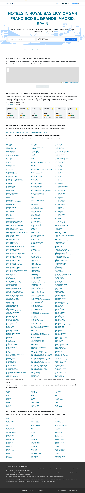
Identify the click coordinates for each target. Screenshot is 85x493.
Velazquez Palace (59, 366)
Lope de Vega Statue (35, 250)
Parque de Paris (58, 144)
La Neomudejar (34, 229)
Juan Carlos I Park (35, 207)
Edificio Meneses (10, 324)
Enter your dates (42, 86)
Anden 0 (8, 154)
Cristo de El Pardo (10, 303)
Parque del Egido (59, 145)
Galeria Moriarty (9, 375)
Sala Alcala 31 (58, 270)
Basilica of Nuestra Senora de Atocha (14, 179)
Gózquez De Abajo (35, 421)
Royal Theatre (58, 266)
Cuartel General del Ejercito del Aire (14, 310)
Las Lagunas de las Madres (37, 238)
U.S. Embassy (58, 358)
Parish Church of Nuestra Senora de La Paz (40, 357)
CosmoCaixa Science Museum (13, 301)
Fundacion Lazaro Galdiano (12, 369)
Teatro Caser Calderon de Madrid (62, 303)
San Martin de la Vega (60, 426)
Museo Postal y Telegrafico (37, 317)
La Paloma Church (35, 232)
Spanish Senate (58, 289)
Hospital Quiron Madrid (36, 184)
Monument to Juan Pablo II (36, 291)
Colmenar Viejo (9, 445)
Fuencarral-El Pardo (35, 392)
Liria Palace (33, 249)
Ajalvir (7, 418)
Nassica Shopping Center (36, 324)
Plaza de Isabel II (59, 183)
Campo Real (9, 438)
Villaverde (57, 408)
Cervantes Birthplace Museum (12, 239)
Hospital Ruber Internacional (37, 186)
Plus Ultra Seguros (59, 224)
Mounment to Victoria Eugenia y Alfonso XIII (40, 299)
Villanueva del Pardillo (60, 456)
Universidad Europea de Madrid (62, 359)
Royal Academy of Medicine (61, 253)
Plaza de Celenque (59, 172)
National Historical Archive (36, 329)
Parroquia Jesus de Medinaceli (62, 158)
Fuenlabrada (9, 457)
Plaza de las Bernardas (60, 190)
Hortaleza (33, 395)
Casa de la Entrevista (11, 205)
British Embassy (9, 183)
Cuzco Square (9, 313)
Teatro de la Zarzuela (60, 312)
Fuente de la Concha (11, 364)
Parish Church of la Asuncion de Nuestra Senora (41, 354)
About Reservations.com (11, 481)
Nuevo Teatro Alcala (35, 337)
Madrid (40, 48)
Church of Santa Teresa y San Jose (14, 273)
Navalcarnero (34, 449)
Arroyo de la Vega (10, 428)
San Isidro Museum (59, 277)
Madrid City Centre (48, 48)
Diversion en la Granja (11, 317)
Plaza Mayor (57, 215)
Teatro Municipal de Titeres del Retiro (63, 324)
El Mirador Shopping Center (12, 330)
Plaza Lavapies (58, 212)
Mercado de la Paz (35, 278)
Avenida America (10, 394)
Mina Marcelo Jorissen (36, 284)
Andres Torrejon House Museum (13, 155)
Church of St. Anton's (10, 274)
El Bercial (8, 406)
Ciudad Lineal (9, 405)
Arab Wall (8, 163)
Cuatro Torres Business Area (12, 312)
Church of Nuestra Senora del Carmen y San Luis (17, 247)
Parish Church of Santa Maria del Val (38, 368)
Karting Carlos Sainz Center (37, 208)
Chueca (8, 403)
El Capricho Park (10, 326)
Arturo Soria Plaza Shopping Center (14, 170)
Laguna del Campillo (35, 236)
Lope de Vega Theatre (36, 252)
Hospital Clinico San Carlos (36, 172)
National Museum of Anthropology (38, 331)
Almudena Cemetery (10, 152)
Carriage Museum (10, 194)
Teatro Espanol (58, 315)
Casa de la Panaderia (11, 207)
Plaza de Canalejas (59, 166)
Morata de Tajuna (34, 446)
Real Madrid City (58, 246)
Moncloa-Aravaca (34, 406)
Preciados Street (58, 228)
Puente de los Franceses (60, 232)
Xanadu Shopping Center (60, 372)
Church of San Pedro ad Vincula (13, 267)
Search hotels (71, 39)
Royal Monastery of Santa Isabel (62, 257)
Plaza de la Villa (58, 189)
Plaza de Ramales (59, 198)
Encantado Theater (10, 341)
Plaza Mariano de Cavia (60, 214)
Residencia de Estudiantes (61, 249)
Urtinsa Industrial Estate (60, 364)
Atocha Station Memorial (11, 173)
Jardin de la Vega (34, 204)
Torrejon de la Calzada (60, 438)
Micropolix (33, 281)
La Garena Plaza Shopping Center (38, 224)
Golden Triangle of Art (35, 419)
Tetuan (56, 401)
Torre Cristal (58, 345)
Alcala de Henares (10, 421)
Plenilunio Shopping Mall (60, 222)
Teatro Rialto (58, 331)
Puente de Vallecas (59, 394)
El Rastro (8, 336)
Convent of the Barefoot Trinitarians (14, 296)
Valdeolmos (57, 446)
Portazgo (57, 392)
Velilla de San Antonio (60, 450)
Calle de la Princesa (10, 190)
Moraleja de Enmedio (35, 443)
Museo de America (35, 303)
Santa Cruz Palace (59, 282)
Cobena (8, 443)
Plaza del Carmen (59, 207)
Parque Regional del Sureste (61, 152)
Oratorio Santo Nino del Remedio (38, 341)
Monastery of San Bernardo (37, 288)
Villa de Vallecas (58, 406)
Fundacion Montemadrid (11, 373)
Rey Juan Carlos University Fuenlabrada (63, 250)
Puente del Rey (58, 233)
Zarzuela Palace (58, 375)
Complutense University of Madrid (13, 288)
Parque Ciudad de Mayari (36, 373)
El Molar (8, 454)
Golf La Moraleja (34, 151)
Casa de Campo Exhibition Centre (13, 201)
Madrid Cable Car (34, 260)
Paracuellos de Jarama (36, 453)
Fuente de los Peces (10, 366)
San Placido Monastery (60, 280)
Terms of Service (25, 490)
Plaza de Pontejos (59, 197)
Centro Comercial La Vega (12, 228)
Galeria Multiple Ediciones (12, 376)
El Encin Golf (9, 327)
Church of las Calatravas (11, 242)
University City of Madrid (60, 361)
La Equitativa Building (35, 221)
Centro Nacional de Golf (11, 233)
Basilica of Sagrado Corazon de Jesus (14, 180)
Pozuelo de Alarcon (59, 419)
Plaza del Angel (58, 205)
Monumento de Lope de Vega (37, 295)
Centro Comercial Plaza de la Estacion (14, 229)
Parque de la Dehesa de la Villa (62, 142)
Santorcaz (57, 429)
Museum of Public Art (35, 322)
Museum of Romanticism (36, 323)
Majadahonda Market (35, 273)
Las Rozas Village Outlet (36, 243)
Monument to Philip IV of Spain (37, 292)
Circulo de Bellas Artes (11, 275)
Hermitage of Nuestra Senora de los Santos (40, 162)
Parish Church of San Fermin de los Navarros (40, 362)
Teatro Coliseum (58, 306)
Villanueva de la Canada (60, 454)
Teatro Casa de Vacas (60, 302)
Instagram (33, 484)
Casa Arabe (8, 197)
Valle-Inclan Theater (59, 365)
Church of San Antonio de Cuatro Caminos (15, 253)
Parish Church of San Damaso (37, 361)
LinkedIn (38, 484)
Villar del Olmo (58, 457)
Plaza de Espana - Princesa (61, 182)
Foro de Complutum (10, 357)
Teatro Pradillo (58, 330)
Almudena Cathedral (10, 151)
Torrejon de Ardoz (59, 436)
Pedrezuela (33, 457)
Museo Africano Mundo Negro (37, 301)
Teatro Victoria (58, 334)
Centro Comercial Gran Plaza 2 (13, 226)
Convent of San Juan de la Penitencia (14, 295)
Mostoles (33, 447)
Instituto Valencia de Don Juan (37, 200)
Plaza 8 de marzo (59, 162)
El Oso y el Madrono (10, 331)
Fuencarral (33, 391)
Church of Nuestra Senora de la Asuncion (15, 245)
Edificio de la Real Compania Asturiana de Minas (16, 322)
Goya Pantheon (34, 156)
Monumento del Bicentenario (37, 296)
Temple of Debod (59, 340)
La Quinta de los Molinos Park (37, 235)
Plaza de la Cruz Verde (60, 184)
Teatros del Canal (59, 336)
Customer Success (37, 481)
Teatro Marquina (58, 323)
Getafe (32, 418)
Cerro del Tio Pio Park (11, 238)
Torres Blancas (58, 351)
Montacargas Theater (35, 289)
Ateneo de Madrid (10, 172)
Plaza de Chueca (59, 173)
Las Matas (33, 432)
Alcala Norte (9, 147)
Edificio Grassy (9, 323)
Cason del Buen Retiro (11, 217)
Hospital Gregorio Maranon (36, 176)
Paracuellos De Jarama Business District (39, 352)
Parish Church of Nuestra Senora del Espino (40, 359)
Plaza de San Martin (59, 201)
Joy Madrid (33, 205)
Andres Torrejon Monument (12, 156)
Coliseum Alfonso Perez (11, 285)
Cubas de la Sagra (10, 450)
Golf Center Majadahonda (36, 149)
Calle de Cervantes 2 (11, 189)
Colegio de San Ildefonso (11, 284)
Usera (56, 402)
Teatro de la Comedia (60, 310)
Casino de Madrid (10, 211)
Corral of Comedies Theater (12, 299)
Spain (18, 48)
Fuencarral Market (10, 359)
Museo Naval (33, 316)
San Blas (57, 398)
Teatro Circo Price (59, 305)
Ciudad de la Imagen (10, 278)
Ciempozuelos (9, 442)
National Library (34, 330)
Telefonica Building (59, 338)
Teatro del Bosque (59, 313)
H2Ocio (32, 161)
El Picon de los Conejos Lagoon (13, 333)
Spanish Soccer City (59, 291)
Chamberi (8, 402)
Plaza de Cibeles (58, 175)
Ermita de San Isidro (10, 345)
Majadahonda (34, 439)
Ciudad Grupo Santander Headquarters (14, 280)
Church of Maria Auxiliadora (12, 243)
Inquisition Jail (34, 197)
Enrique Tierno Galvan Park (12, 343)
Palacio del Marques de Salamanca (38, 347)
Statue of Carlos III (59, 296)
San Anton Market (59, 271)
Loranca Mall (33, 253)
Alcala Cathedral (9, 145)
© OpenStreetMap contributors (73, 82)
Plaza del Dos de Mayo (60, 208)
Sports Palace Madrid (59, 292)
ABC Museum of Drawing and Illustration (15, 142)
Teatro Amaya (58, 301)
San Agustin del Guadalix (60, 424)
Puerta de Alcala (58, 236)
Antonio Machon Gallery (11, 159)
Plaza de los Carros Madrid (61, 193)
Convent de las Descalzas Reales (13, 291)
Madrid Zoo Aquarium (35, 271)
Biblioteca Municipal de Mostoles (13, 182)
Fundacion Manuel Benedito (12, 370)
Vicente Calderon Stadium (60, 368)
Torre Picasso (58, 350)
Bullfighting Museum (10, 186)
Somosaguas (58, 433)
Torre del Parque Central (60, 348)
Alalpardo (8, 419)
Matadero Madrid (34, 275)
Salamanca (57, 396)
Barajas (8, 395)
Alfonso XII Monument (11, 148)
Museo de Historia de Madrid (37, 306)
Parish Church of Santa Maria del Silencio (40, 366)
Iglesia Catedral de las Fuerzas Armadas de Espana (42, 196)
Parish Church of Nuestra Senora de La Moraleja (41, 355)
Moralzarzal (33, 445)
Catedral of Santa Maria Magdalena (14, 221)
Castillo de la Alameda (11, 219)
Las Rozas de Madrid (35, 433)
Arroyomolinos (9, 429)
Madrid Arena (33, 259)
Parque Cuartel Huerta (35, 375)
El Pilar (7, 408)
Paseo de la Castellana (60, 161)
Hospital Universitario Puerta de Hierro (39, 191)
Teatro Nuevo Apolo (59, 327)
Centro (7, 399)
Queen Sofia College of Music (61, 240)
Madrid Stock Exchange (36, 268)
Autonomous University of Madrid (13, 175)
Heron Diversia (34, 166)
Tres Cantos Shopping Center (61, 355)
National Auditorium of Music (37, 327)
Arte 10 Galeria (9, 169)
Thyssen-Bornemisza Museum (61, 344)
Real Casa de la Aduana (60, 242)
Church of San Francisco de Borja (13, 256)
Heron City (33, 165)
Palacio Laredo (34, 348)
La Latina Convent (35, 226)
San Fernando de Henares (61, 425)
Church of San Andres (11, 250)
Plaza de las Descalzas (60, 191)
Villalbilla (57, 452)
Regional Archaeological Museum (62, 247)
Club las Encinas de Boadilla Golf (13, 282)
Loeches (33, 436)
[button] (8, 69)
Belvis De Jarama (10, 433)
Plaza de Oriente (58, 196)
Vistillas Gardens (58, 370)
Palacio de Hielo (34, 345)
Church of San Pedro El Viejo (12, 268)
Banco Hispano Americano (12, 176)
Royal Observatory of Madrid (61, 260)
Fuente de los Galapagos (11, 365)
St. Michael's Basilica (59, 294)
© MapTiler (66, 82)
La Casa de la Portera (35, 215)
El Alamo (8, 453)
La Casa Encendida (35, 217)
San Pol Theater (58, 281)
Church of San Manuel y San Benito (14, 264)
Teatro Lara (57, 322)
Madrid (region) (24, 48)
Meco (32, 440)
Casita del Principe (10, 215)
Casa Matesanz (9, 208)
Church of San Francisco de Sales (13, 257)
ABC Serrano (9, 144)
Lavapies (33, 246)
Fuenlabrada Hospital (11, 361)
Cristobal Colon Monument (12, 306)
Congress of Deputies (11, 289)
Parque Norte (58, 149)
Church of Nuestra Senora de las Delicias (15, 246)
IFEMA (32, 429)
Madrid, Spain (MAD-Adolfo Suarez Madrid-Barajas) (17, 132)
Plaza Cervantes (58, 163)
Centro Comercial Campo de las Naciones (15, 225)
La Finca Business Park (36, 222)
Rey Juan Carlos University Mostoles (63, 252)
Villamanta (57, 453)
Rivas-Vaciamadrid (59, 422)
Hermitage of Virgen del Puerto (37, 163)
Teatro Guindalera (59, 317)
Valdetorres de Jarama (60, 449)
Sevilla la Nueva (58, 432)
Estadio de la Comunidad (11, 347)
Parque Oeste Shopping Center (62, 151)
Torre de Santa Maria (59, 347)
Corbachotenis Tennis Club (12, 298)
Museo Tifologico (34, 319)
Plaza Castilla (58, 391)
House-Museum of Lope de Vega (38, 194)
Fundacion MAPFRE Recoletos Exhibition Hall (16, 372)
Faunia (7, 351)
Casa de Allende (9, 198)
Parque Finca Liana (59, 148)
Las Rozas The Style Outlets (37, 242)
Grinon (32, 424)
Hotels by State (29, 481)
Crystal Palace (9, 308)
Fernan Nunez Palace (11, 355)
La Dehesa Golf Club (35, 219)
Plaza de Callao (58, 165)
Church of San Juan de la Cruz (13, 263)
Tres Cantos (57, 443)
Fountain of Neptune (10, 358)
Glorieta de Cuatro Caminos (37, 147)
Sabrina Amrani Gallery (60, 268)
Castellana (8, 398)
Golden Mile (33, 148)
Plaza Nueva (58, 218)
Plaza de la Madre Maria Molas (61, 186)
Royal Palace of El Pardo (60, 263)
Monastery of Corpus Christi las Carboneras (40, 287)
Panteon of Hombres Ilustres (37, 351)
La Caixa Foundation (35, 214)
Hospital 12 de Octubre (36, 168)
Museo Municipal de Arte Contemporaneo (40, 313)
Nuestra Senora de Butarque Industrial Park (40, 334)
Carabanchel (9, 396)
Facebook (21, 484)
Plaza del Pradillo (59, 211)
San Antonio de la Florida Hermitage (63, 273)
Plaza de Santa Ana (59, 203)
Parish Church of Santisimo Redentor (39, 370)
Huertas (32, 396)
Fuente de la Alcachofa (11, 362)
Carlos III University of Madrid (12, 193)
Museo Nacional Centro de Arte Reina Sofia (40, 315)
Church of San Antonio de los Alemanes (14, 254)
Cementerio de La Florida (11, 224)
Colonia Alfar (9, 446)
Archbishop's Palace (10, 165)
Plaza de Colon (58, 176)
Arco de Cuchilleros (10, 166)
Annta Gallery (9, 158)
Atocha (7, 392)
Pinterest (43, 484)
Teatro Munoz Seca (59, 326)
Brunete (8, 436)
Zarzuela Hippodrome (60, 373)
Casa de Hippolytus (10, 204)
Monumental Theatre (35, 294)
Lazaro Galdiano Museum (36, 247)
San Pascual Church (59, 278)
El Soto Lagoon (9, 338)
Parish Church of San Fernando (37, 364)
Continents (8, 48)
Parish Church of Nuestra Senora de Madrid (40, 358)
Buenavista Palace (10, 184)
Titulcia (56, 435)
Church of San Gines (10, 259)
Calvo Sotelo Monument (11, 191)
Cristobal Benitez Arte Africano (12, 305)
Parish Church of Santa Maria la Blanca (39, 369)
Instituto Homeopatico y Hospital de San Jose (40, 198)
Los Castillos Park (34, 254)
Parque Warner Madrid (60, 154)
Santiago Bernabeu (59, 399)
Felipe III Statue (9, 352)
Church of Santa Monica (11, 271)
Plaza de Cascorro (59, 169)
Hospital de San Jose (35, 175)
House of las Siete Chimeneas (37, 193)
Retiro (56, 395)
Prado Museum (58, 226)
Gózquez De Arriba (35, 422)
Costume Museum (10, 302)
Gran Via (32, 394)
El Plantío (8, 456)
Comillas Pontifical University (12, 287)
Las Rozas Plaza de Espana (37, 240)
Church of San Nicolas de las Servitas (14, 266)
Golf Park (33, 155)
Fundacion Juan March (11, 368)
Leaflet (63, 82)
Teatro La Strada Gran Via (60, 320)
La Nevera (33, 231)
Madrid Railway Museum (36, 264)
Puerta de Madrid (59, 238)
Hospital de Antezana (35, 173)
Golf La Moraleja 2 (35, 152)
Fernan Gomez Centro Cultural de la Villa (15, 354)
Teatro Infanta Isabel (59, 319)
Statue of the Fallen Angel (60, 298)
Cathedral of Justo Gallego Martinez (14, 222)
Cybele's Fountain (10, 315)
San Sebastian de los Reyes (61, 428)
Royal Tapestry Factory (60, 264)
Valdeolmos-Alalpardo (60, 447)
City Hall (8, 277)
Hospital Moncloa (34, 180)
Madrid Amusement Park (36, 257)
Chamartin (8, 401)
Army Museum (9, 168)
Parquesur (57, 155)
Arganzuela (8, 391)
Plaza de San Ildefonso (60, 200)
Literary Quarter (34, 401)
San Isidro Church (59, 275)
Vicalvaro (57, 405)
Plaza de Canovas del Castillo (61, 168)
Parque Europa (58, 147)
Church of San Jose (10, 261)
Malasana (33, 403)
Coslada (8, 449)
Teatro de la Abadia (59, 309)
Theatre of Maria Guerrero (61, 343)
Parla (32, 454)
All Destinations (21, 481)
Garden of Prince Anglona (36, 142)
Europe (14, 48)
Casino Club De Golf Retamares (13, 210)
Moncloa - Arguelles (35, 405)
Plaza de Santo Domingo (60, 204)
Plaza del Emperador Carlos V (61, 210)
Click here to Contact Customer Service (56, 476)
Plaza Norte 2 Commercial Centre (62, 217)
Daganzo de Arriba (10, 452)
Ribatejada (57, 421)
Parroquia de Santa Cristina (61, 156)
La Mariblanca (34, 228)
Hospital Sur (33, 189)
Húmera (32, 428)
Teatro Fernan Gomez (60, 316)
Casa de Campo (9, 200)
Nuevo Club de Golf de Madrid (37, 336)
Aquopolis (8, 161)
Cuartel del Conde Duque (11, 309)
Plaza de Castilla (58, 170)
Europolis (8, 348)
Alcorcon (8, 424)
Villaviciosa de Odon (59, 459)
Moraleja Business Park (36, 298)
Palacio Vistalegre (35, 350)
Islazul (32, 201)
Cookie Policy (40, 490)
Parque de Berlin (34, 376)
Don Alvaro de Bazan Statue (12, 319)
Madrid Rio (33, 266)
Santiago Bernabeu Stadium (61, 284)
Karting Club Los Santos (36, 211)
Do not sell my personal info (48, 481)
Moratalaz (33, 408)
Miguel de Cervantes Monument (38, 282)
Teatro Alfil (57, 299)
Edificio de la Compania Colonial (13, 320)
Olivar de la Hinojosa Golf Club (37, 340)
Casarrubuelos (9, 440)
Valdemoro (57, 445)
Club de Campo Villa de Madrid (13, 281)
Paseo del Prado (34, 456)
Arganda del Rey (9, 426)
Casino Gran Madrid (10, 212)
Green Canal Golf (34, 159)
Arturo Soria (9, 431)
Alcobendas (8, 422)
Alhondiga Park (9, 149)
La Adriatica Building (35, 212)
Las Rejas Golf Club (35, 239)
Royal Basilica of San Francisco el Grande (64, 254)
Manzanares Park (34, 274)
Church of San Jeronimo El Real (13, 260)
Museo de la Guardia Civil (36, 309)
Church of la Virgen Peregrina (12, 240)
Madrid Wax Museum (35, 270)
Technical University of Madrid (61, 337)
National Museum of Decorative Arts (38, 333)
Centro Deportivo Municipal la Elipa (14, 231)
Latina (32, 399)
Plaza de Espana (58, 179)
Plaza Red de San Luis (60, 221)
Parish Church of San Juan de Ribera (39, 365)
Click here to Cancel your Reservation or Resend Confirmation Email (21, 476)
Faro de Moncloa (10, 350)
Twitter (25, 484)
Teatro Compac (58, 308)
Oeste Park (33, 338)
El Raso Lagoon (9, 334)
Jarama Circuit (34, 203)
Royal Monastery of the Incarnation (62, 259)
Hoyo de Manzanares (35, 425)
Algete (7, 425)
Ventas (56, 403)
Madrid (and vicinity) (33, 48)
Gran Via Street (34, 158)
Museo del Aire (34, 310)
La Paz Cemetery (34, 233)
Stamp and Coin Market (60, 295)
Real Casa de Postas (59, 243)
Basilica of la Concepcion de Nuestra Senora (16, 177)
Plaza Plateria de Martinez (60, 219)
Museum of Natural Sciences (37, 320)
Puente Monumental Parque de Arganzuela (64, 235)
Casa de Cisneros (10, 203)
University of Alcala (59, 362)
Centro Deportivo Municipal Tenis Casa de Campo (17, 232)
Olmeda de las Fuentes (36, 452)
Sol (56, 287)
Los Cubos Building (35, 256)
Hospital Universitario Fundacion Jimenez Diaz (41, 190)
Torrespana (57, 352)
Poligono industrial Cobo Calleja (62, 225)
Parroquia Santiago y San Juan (61, 159)
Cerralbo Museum (10, 236)
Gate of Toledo (34, 145)
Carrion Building (9, 196)
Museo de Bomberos (35, 305)
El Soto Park (9, 340)
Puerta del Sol (58, 239)
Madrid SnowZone (35, 267)
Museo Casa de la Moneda (36, 302)
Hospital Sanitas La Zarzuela (37, 187)
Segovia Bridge (58, 285)
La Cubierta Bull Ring (35, 218)
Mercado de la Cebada (36, 277)
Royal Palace (58, 261)
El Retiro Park (9, 337)
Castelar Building (10, 218)
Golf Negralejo (34, 154)
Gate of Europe (34, 144)
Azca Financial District (11, 432)
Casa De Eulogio (10, 439)
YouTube (29, 484)
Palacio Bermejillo (34, 344)
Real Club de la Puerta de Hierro (62, 245)
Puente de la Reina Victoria (61, 231)
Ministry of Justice (34, 285)
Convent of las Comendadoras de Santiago (15, 294)
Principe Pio (57, 229)
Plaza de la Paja (58, 187)
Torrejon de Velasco (59, 439)
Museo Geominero (35, 312)
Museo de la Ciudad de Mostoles (38, 308)
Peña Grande (34, 459)
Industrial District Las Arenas (37, 431)
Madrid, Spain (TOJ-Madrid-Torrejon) (39, 132)
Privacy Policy (33, 490)
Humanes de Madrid (35, 426)
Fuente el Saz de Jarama (11, 459)
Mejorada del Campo (35, 442)
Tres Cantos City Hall (59, 354)
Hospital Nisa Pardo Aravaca (37, 182)
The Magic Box (58, 341)
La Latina (33, 398)
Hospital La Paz (34, 179)
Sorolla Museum (58, 288)
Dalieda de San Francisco (12, 316)
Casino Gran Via (9, 214)
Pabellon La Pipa (34, 343)
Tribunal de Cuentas (59, 357)
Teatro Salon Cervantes (60, 333)
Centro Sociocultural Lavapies (12, 235)
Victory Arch (57, 369)
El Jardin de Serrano (10, 329)
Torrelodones (58, 440)
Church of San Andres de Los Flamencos (15, 252)
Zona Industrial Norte (59, 376)
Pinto (56, 418)
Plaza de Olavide (58, 194)
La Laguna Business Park (36, 225)
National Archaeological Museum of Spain (40, 326)
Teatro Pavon (58, 329)
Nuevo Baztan (34, 450)
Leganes (33, 435)
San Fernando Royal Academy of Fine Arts (64, 274)
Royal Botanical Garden (60, 256)
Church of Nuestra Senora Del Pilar (14, 249)
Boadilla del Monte (10, 435)
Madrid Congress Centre (36, 261)
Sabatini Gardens (59, 267)
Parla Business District (35, 372)
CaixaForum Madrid (10, 187)
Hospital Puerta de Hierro (36, 183)
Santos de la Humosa (59, 431)
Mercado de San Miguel (36, 280)
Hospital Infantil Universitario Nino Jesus (39, 177)
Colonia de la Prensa (10, 447)
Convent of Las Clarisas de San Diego (14, 292)
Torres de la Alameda (59, 442)
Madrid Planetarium (35, 263)
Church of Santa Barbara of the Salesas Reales (16, 270)
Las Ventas (33, 245)
